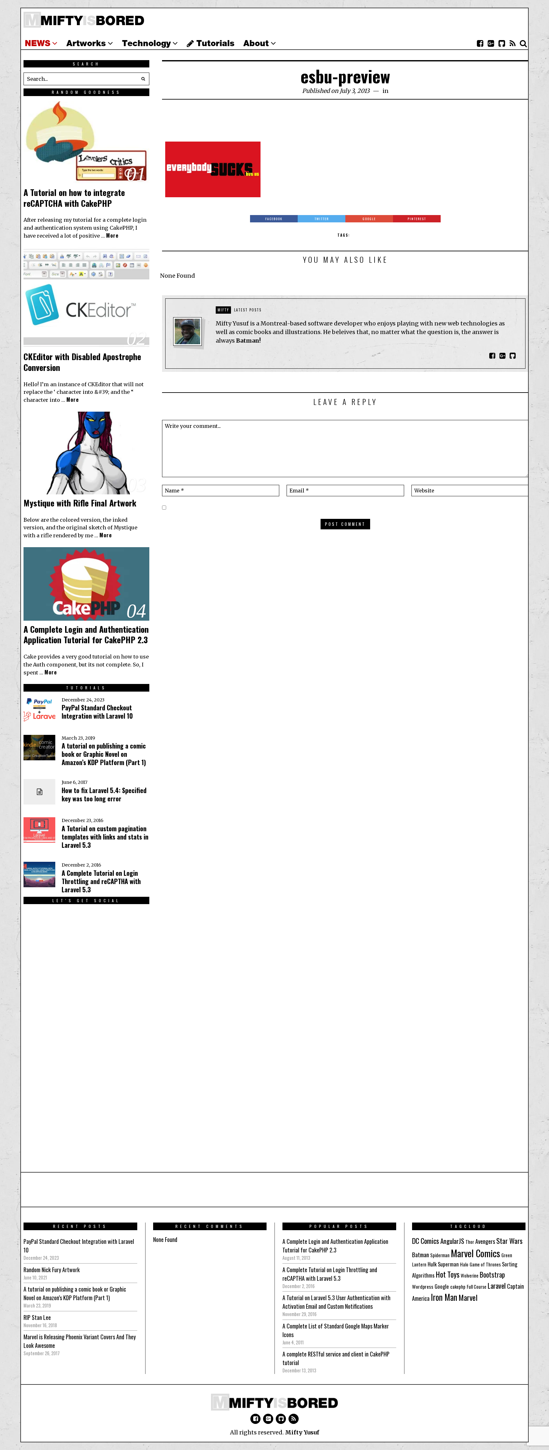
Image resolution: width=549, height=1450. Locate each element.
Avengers (485, 1241)
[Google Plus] (268, 1419)
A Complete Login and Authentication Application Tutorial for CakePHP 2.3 (86, 634)
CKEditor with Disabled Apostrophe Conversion (82, 361)
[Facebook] (480, 43)
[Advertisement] (345, 124)
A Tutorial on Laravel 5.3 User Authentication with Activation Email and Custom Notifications (336, 1301)
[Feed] (512, 43)
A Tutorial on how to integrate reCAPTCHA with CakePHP (74, 197)
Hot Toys (447, 1274)
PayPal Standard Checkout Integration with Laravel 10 (97, 712)
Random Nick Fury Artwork (52, 1269)
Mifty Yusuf (302, 1432)
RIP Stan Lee (37, 1317)
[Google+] (490, 43)
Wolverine (469, 1275)
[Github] (501, 43)
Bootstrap (492, 1274)
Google (442, 1286)
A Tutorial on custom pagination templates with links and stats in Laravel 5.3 (105, 837)
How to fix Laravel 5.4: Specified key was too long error (104, 794)
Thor (469, 1241)
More (112, 235)
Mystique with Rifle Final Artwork (80, 503)
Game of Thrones (485, 1264)
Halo (464, 1264)
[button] (143, 79)
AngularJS (452, 1241)
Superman (448, 1264)
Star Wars (509, 1240)
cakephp (457, 1286)
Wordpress (422, 1286)
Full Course (476, 1286)
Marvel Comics (475, 1253)
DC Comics (425, 1240)
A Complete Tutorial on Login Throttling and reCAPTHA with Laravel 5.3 (101, 881)
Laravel (497, 1285)
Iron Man (444, 1297)
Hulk (432, 1264)
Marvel (468, 1297)
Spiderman (440, 1255)
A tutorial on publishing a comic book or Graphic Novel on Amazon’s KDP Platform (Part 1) (104, 754)
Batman (420, 1254)
